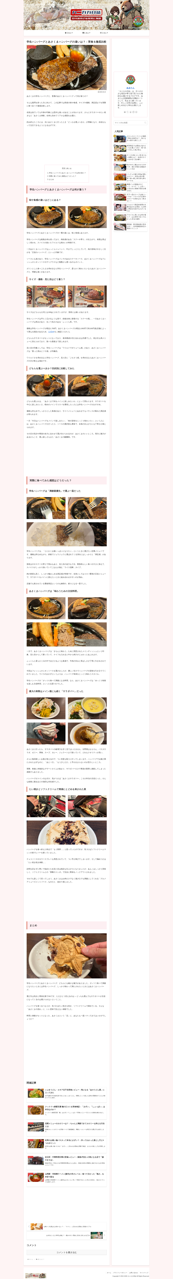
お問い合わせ (133, 1272)
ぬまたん (131, 88)
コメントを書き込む (66, 1252)
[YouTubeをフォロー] (130, 112)
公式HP (51, 332)
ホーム (109, 1272)
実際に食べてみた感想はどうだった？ (62, 176)
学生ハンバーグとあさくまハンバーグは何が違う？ (67, 173)
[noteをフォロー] (133, 112)
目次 (64, 168)
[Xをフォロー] (127, 112)
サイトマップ (144, 1272)
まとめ (51, 179)
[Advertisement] (67, 147)
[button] (145, 123)
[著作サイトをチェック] (125, 112)
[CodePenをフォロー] (136, 112)
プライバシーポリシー (120, 1272)
